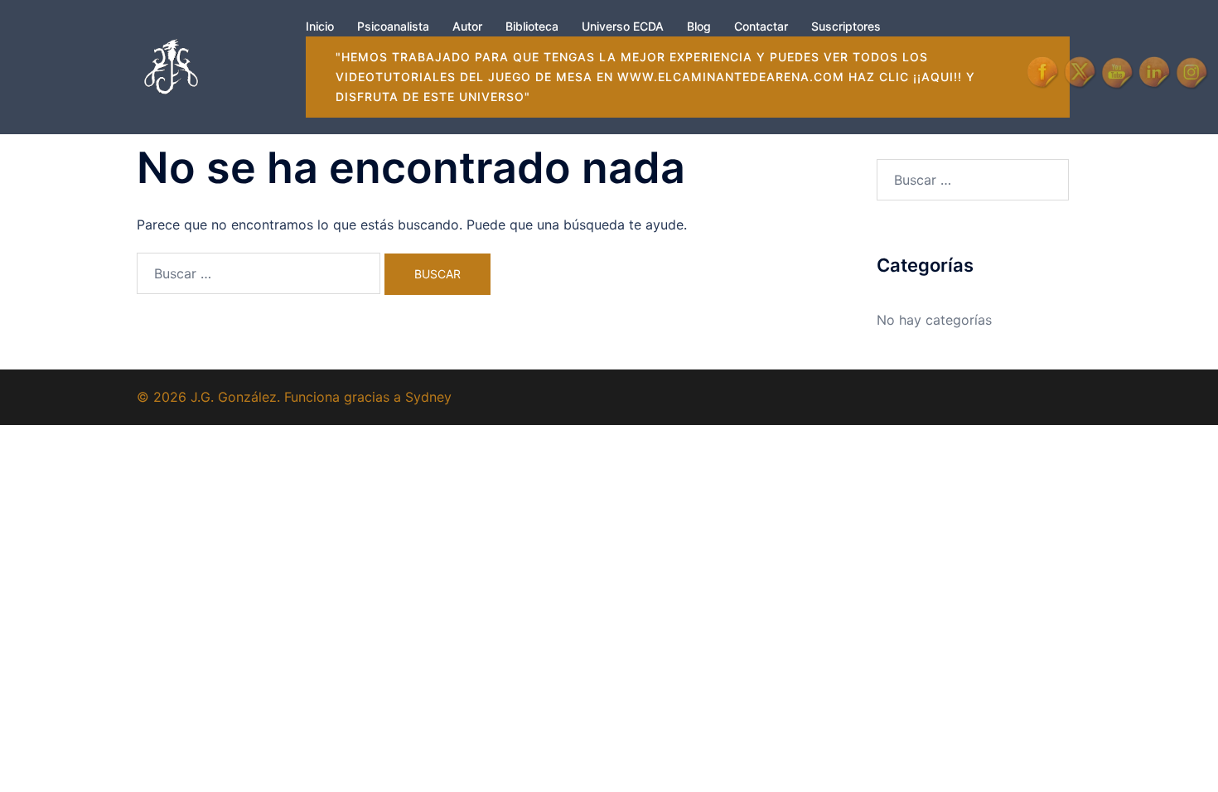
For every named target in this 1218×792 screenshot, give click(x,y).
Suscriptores (846, 26)
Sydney (428, 397)
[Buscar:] (258, 273)
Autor (467, 26)
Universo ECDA (623, 26)
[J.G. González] (171, 65)
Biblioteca (531, 26)
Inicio (320, 26)
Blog (699, 26)
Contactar (761, 26)
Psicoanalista (393, 26)
